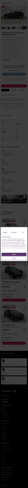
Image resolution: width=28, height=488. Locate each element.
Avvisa (14, 258)
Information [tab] (14, 232)
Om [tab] (23, 232)
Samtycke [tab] (5, 232)
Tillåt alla (14, 254)
